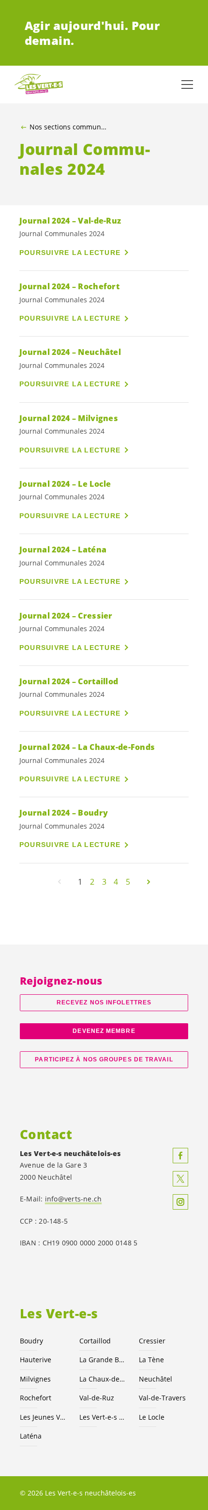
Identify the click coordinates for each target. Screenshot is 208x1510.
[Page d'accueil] (39, 84)
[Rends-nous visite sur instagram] (180, 1202)
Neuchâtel (155, 1378)
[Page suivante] (148, 882)
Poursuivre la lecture (69, 252)
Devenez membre (104, 1031)
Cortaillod (95, 1340)
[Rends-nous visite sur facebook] (180, 1155)
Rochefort (35, 1397)
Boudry (31, 1340)
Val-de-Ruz (96, 1397)
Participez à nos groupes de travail (104, 1059)
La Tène (151, 1359)
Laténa (31, 1435)
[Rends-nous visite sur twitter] (180, 1178)
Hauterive (35, 1359)
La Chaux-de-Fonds (103, 1378)
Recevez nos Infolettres (104, 1002)
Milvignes (35, 1378)
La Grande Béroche (103, 1359)
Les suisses (103, 1417)
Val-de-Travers (162, 1397)
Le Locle (151, 1417)
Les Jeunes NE (44, 1417)
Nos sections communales (68, 127)
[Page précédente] (59, 882)
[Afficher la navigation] (187, 84)
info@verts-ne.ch (73, 1198)
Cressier (152, 1340)
